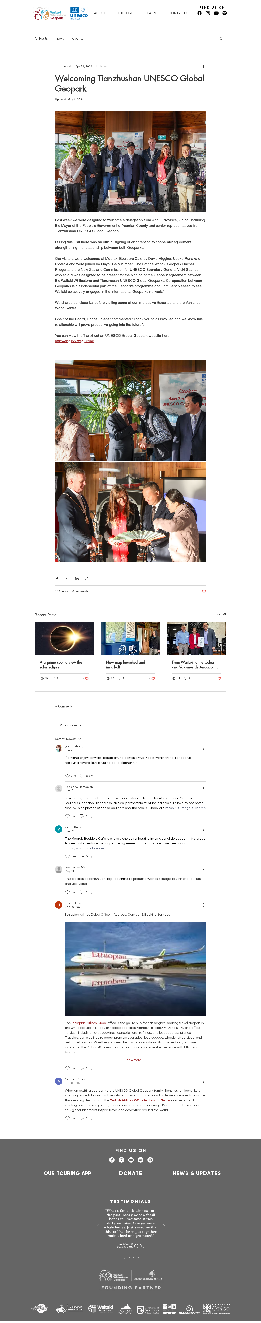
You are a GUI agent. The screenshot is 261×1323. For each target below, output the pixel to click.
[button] (221, 38)
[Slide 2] (129, 1257)
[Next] (164, 1226)
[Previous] (98, 1226)
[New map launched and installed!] (130, 638)
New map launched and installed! (125, 664)
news (60, 38)
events (77, 38)
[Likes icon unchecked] (67, 775)
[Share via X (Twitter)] (67, 579)
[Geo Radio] (224, 13)
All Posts (41, 38)
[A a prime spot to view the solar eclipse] (64, 638)
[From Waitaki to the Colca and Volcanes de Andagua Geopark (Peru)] (196, 638)
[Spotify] (150, 1160)
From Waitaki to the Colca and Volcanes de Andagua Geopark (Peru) (193, 664)
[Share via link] (87, 579)
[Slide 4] (138, 1257)
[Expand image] (130, 410)
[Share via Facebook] (57, 579)
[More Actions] (203, 748)
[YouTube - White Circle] (131, 1160)
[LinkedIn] (140, 1160)
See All (221, 614)
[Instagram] (208, 13)
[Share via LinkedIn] (77, 579)
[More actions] (203, 66)
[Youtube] (216, 13)
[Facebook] (199, 13)
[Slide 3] (133, 1257)
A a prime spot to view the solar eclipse (61, 664)
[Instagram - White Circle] (121, 1160)
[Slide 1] (124, 1258)
